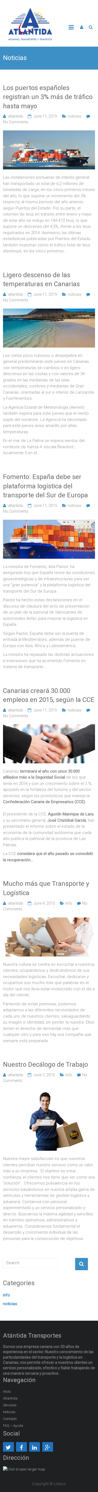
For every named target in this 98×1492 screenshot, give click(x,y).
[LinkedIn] (34, 1447)
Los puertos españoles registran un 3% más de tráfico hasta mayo (48, 97)
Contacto (10, 1419)
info (68, 903)
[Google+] (47, 1447)
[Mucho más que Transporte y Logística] (49, 920)
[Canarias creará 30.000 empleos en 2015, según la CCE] (49, 727)
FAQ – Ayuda (13, 1426)
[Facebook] (21, 1447)
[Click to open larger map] (24, 1469)
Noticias (9, 1412)
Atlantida (10, 1398)
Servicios (10, 1405)
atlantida (15, 116)
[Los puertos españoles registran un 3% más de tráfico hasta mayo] (49, 133)
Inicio (7, 1391)
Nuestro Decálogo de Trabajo (45, 1064)
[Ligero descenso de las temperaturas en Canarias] (49, 311)
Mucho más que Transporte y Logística (46, 888)
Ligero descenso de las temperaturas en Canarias (41, 279)
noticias (74, 116)
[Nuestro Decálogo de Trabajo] (49, 1092)
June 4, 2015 (44, 903)
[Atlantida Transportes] (30, 11)
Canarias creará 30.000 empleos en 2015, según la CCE (48, 695)
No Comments (15, 122)
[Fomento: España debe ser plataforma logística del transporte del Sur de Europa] (49, 522)
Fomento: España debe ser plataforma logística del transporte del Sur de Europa (45, 486)
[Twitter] (8, 1447)
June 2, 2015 (44, 1075)
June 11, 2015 (45, 116)
